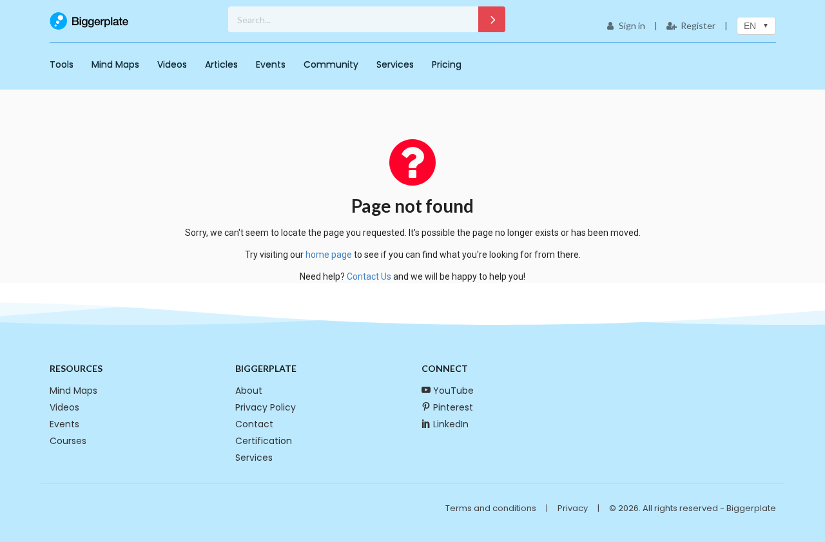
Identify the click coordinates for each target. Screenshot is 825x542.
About (248, 390)
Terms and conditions (490, 508)
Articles (221, 64)
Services (395, 64)
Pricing (446, 64)
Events (271, 64)
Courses (68, 440)
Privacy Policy (265, 407)
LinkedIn (451, 424)
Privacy (573, 508)
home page (329, 254)
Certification (263, 440)
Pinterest (453, 407)
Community (331, 64)
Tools (61, 64)
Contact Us (369, 276)
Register (698, 25)
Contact (254, 424)
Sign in (632, 25)
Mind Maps (115, 64)
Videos (172, 64)
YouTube (453, 390)
